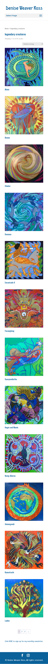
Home (7, 29)
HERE (11, 641)
